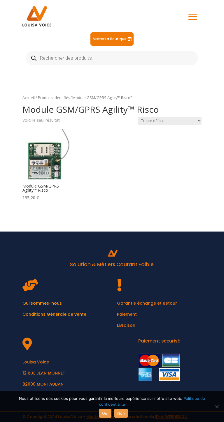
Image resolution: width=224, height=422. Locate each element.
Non (121, 413)
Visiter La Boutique (110, 38)
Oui (105, 413)
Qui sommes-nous (42, 303)
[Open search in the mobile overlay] (112, 58)
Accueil (28, 97)
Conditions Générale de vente (54, 314)
